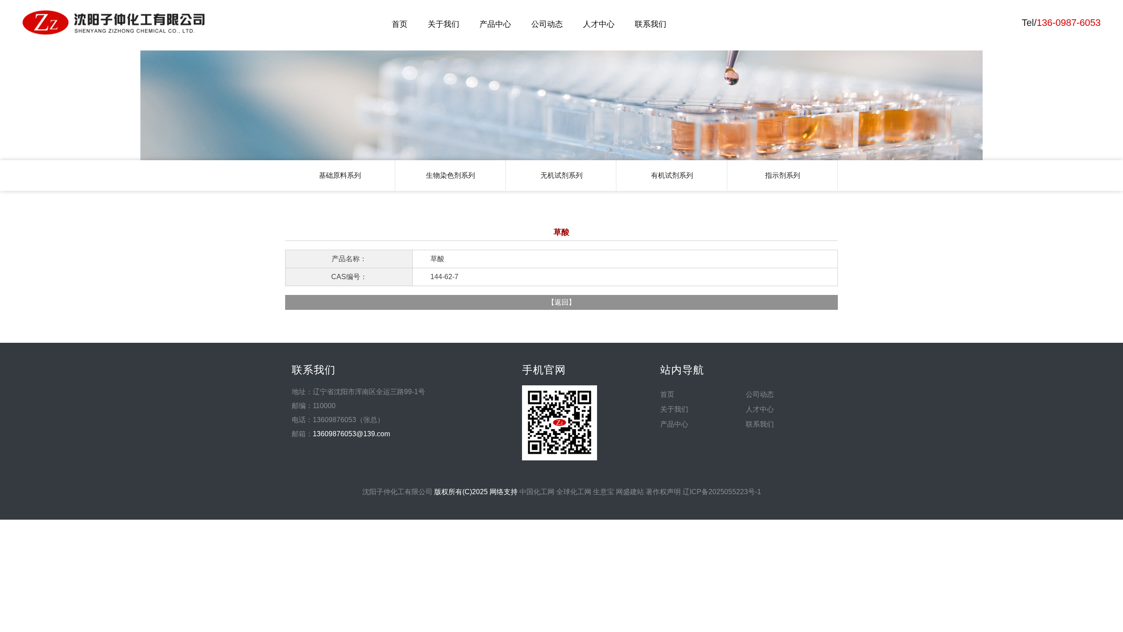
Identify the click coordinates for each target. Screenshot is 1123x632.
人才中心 (599, 24)
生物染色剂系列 (450, 175)
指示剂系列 (782, 175)
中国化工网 (536, 492)
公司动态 (547, 24)
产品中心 (495, 24)
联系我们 (650, 24)
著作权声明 (663, 492)
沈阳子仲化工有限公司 (397, 492)
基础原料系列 (340, 175)
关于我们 (443, 24)
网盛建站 (630, 492)
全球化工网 (573, 492)
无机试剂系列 (561, 175)
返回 (561, 302)
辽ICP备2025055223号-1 (722, 492)
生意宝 (603, 492)
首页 (400, 24)
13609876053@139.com (351, 434)
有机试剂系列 (672, 175)
